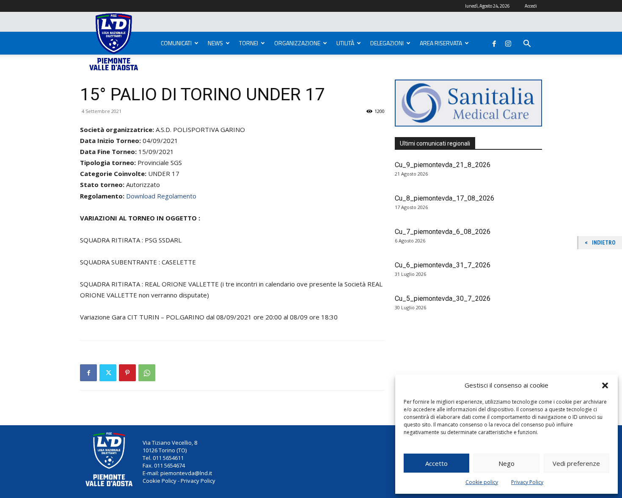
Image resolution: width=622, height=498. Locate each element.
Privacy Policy (527, 482)
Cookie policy (481, 482)
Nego (506, 463)
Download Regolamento (161, 196)
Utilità (345, 43)
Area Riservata (441, 43)
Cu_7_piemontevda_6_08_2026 (442, 232)
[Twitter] (107, 372)
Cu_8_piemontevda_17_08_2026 (444, 198)
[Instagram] (508, 42)
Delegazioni (387, 43)
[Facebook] (494, 42)
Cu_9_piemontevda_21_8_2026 (442, 165)
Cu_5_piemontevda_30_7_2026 (442, 298)
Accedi (531, 6)
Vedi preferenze (576, 463)
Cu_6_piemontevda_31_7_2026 (442, 265)
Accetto (436, 463)
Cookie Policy (159, 480)
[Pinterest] (127, 372)
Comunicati (176, 43)
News (215, 43)
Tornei (248, 43)
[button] (605, 385)
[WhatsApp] (146, 372)
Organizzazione (297, 43)
